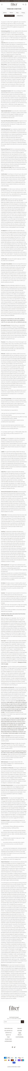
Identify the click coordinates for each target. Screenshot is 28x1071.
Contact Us (8, 1032)
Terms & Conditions (9, 15)
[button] (1, 4)
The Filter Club (8, 1028)
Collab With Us (8, 1030)
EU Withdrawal (20, 1037)
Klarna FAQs (8, 1039)
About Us (8, 1034)
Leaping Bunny (20, 15)
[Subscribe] (22, 1021)
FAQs (17, 12)
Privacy (23, 12)
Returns (11, 12)
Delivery (5, 12)
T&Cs (19, 1032)
